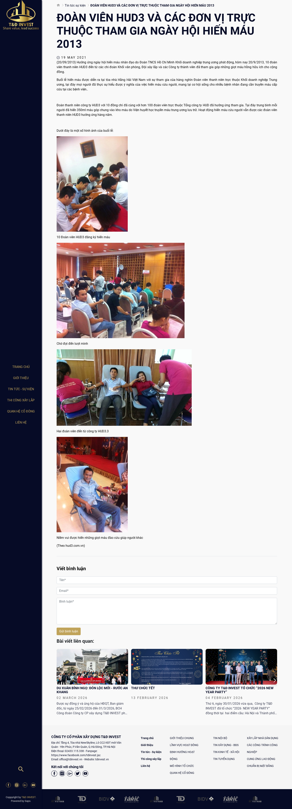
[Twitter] (77, 774)
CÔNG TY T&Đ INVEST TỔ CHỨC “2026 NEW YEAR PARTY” (240, 690)
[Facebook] (8, 786)
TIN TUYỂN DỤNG (224, 759)
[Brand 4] (80, 799)
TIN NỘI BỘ (220, 738)
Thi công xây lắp (21, 400)
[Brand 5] (105, 799)
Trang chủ (21, 367)
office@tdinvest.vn (70, 759)
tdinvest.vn (102, 759)
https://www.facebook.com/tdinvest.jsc (76, 755)
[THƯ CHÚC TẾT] (167, 667)
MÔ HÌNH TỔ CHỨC (182, 765)
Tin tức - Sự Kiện (21, 389)
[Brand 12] (278, 799)
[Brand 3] (56, 799)
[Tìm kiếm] (20, 770)
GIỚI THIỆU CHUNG (182, 738)
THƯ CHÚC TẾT (143, 688)
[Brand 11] (253, 799)
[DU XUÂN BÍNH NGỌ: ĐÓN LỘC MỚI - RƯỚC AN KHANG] (92, 667)
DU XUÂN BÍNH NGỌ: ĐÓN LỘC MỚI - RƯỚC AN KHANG (92, 690)
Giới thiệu (21, 378)
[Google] (25, 786)
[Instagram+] (16, 786)
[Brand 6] (130, 799)
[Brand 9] (204, 799)
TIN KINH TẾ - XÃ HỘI (226, 752)
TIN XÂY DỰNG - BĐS (226, 745)
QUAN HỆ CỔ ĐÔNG (21, 411)
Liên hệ (21, 422)
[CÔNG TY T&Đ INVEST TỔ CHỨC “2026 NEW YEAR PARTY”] (241, 667)
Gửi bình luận (68, 631)
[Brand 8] (179, 799)
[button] (274, 680)
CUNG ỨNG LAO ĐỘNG (261, 759)
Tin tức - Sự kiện (151, 752)
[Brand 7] (154, 799)
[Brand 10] (228, 799)
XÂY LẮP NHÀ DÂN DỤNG (262, 738)
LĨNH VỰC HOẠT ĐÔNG (184, 745)
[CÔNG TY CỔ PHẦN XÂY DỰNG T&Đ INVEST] (21, 15)
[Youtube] (33, 786)
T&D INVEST (28, 797)
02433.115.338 (74, 751)
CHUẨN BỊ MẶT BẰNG (260, 765)
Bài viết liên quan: (75, 641)
